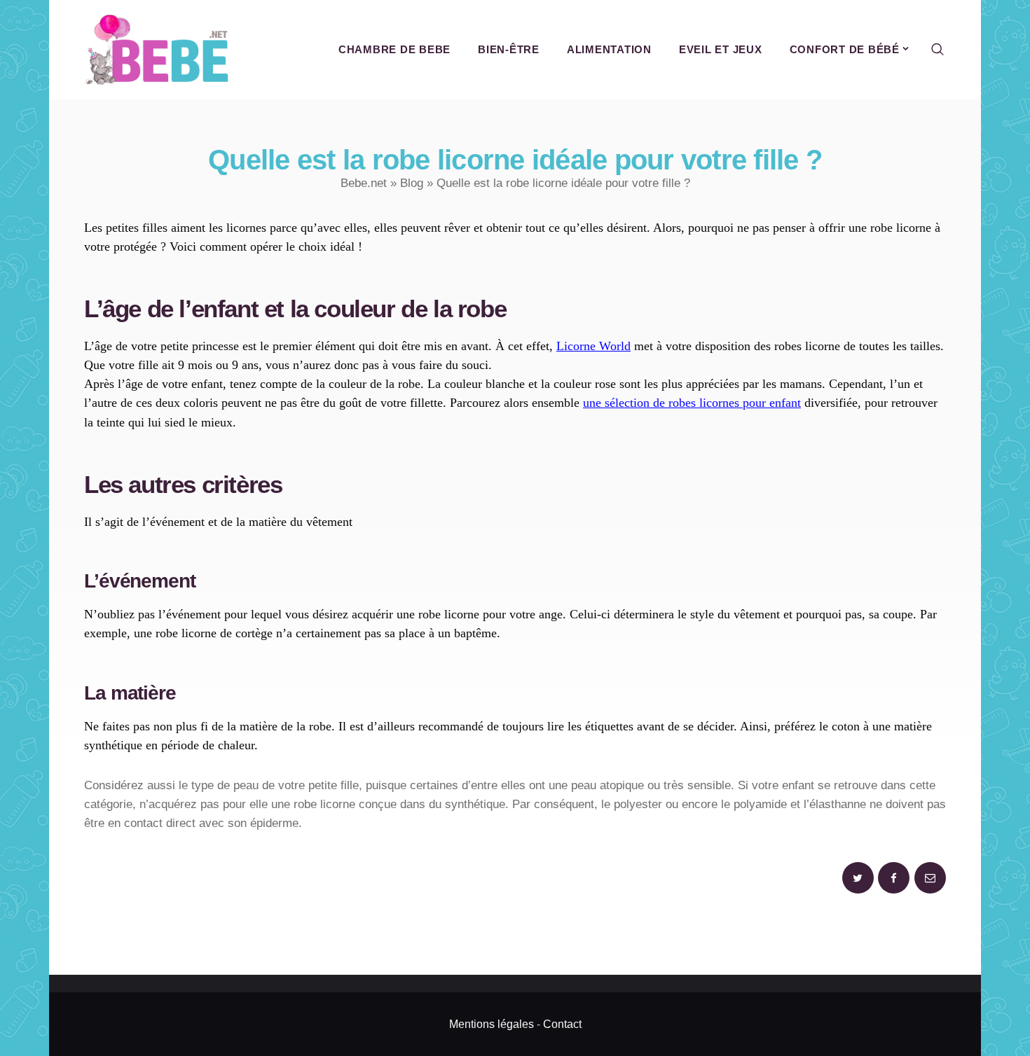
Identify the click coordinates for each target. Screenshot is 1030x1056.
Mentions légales (491, 1024)
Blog (411, 183)
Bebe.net (364, 183)
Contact (562, 1024)
